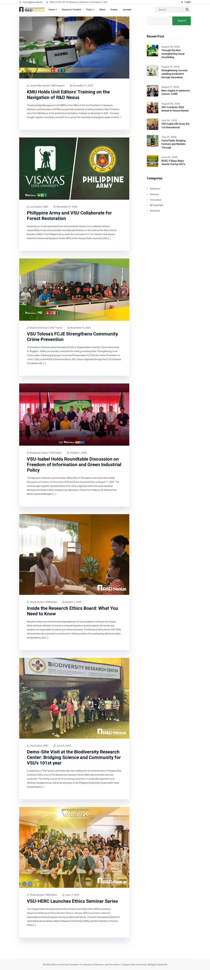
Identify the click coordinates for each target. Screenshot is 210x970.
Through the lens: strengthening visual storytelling (172, 54)
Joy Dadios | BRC (38, 206)
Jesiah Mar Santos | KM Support (47, 85)
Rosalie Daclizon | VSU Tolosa (45, 327)
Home (51, 9)
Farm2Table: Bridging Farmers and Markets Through (173, 144)
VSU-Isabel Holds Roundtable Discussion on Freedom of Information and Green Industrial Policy (74, 464)
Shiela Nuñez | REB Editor (43, 602)
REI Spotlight (156, 205)
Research (155, 210)
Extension (155, 188)
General (154, 194)
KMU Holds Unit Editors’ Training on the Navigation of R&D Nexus (68, 94)
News (102, 9)
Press (89, 9)
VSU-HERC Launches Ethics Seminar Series (72, 901)
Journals (127, 9)
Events (114, 9)
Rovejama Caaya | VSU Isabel (45, 452)
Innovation (155, 199)
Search (181, 20)
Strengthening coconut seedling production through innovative (174, 74)
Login (187, 1)
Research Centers (71, 9)
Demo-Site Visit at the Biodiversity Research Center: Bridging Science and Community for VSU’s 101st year (74, 757)
